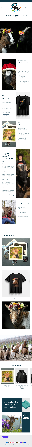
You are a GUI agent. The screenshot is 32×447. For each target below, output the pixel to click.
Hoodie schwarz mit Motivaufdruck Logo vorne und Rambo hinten (22, 386)
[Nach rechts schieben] (18, 392)
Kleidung (15, 298)
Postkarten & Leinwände (15, 330)
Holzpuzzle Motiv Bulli (7, 385)
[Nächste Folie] (18, 362)
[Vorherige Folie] (14, 362)
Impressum (28, 444)
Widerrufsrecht (22, 444)
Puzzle (15, 266)
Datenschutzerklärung (17, 444)
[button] (2, 8)
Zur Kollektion (6, 115)
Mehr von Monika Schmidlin (8, 194)
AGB (25, 444)
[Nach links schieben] (14, 392)
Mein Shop (8, 444)
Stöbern (26, 418)
